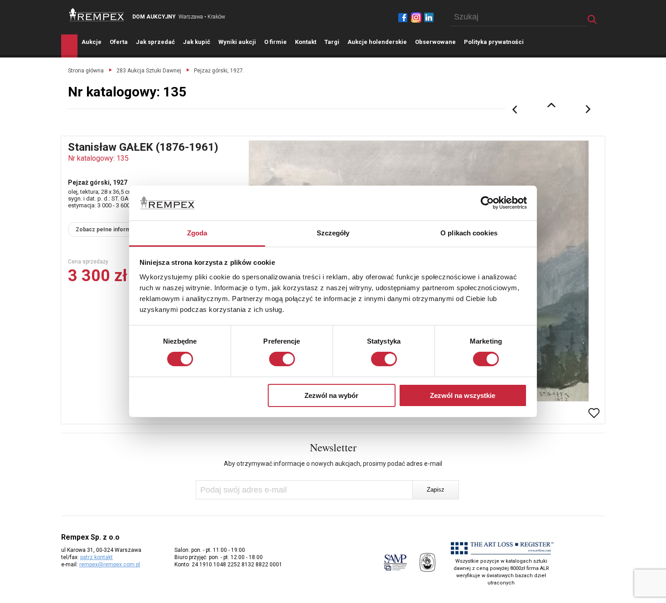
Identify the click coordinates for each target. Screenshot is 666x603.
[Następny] (588, 109)
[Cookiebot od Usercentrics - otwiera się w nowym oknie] (487, 203)
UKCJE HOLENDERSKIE (377, 41)
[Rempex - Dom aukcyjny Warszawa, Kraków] (96, 14)
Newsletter (333, 447)
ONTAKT (305, 41)
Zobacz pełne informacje (108, 229)
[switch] (282, 359)
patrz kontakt (96, 557)
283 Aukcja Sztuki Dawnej (148, 70)
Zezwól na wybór (331, 395)
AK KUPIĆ (196, 41)
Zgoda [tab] (197, 233)
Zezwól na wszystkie (462, 395)
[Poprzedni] (514, 109)
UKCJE (91, 41)
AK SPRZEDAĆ (155, 41)
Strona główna (86, 70)
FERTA (119, 41)
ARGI (331, 41)
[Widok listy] (551, 105)
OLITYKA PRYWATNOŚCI (494, 41)
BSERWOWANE (435, 41)
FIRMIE (275, 41)
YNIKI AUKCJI (237, 41)
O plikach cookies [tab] (468, 233)
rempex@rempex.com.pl (109, 564)
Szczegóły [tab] (333, 233)
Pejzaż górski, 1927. (219, 70)
